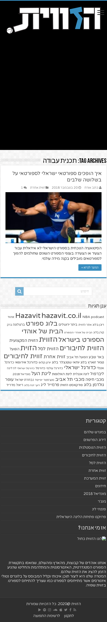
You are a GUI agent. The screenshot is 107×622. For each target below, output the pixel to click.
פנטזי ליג (99, 509)
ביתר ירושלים (67, 325)
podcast (97, 317)
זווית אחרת (37, 188)
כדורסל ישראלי (26, 368)
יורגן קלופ (45, 362)
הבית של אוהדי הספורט (78, 332)
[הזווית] (53, 20)
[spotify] (45, 610)
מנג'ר (102, 501)
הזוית (28, 348)
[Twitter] (66, 610)
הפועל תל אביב (77, 357)
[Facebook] (70, 610)
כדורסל (40, 368)
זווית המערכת (95, 478)
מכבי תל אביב (69, 379)
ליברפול (97, 373)
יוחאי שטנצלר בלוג (66, 362)
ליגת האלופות (62, 374)
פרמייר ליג (50, 384)
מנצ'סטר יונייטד (44, 380)
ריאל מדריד (14, 385)
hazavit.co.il (61, 315)
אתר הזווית (85, 324)
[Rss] (75, 610)
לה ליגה (11, 368)
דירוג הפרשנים (94, 440)
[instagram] (50, 610)
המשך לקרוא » (90, 267)
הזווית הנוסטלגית (92, 447)
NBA (86, 317)
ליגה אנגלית (81, 374)
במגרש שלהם (95, 432)
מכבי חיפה (94, 379)
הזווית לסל (48, 349)
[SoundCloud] (55, 610)
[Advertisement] (53, 96)
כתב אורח (91, 188)
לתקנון (69, 616)
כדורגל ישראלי (80, 367)
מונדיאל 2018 (21, 374)
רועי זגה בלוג (32, 385)
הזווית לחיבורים (81, 348)
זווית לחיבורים (23, 356)
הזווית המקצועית (23, 340)
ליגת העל (41, 374)
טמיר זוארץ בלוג (92, 362)
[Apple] (61, 610)
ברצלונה (19, 325)
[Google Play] (40, 610)
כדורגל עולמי (54, 368)
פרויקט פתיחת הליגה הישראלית (81, 517)
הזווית (48, 339)
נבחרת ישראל (24, 380)
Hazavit (28, 315)
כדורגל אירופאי (26, 362)
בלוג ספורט (41, 323)
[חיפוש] (19, 291)
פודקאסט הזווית (71, 385)
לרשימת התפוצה (46, 616)
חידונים (100, 486)
